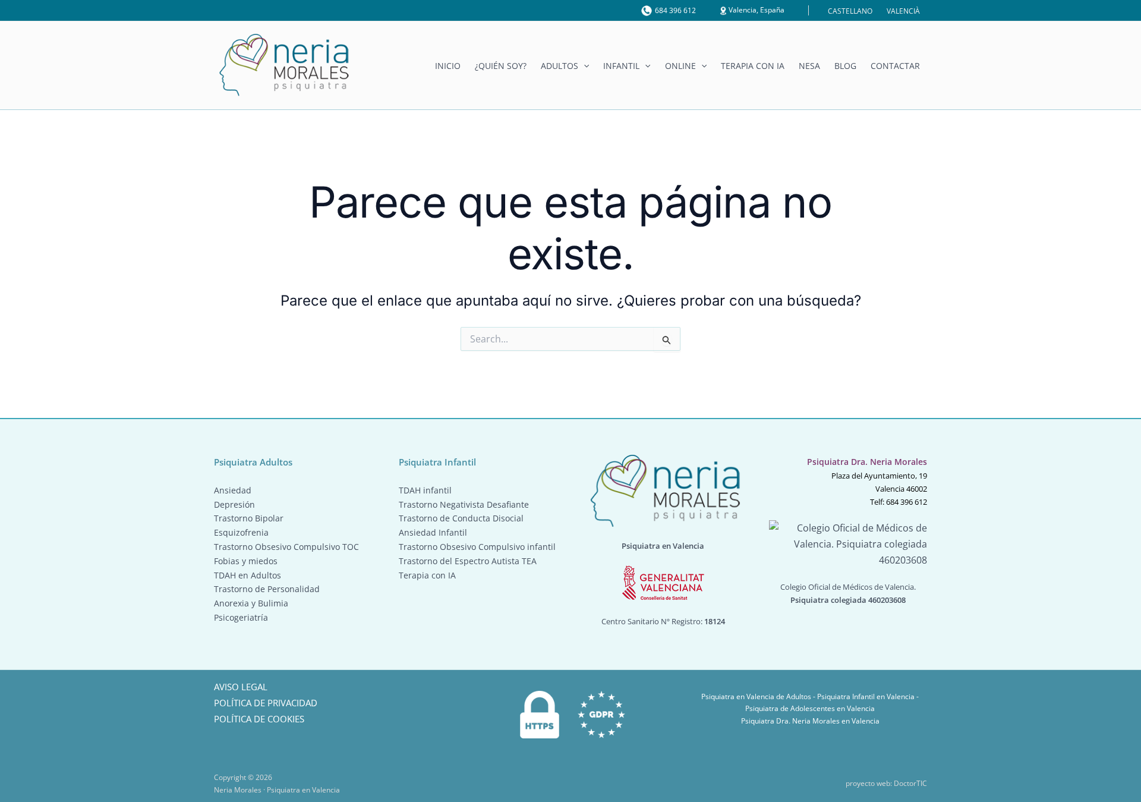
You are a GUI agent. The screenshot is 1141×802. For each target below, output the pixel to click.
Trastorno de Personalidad (267, 589)
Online (680, 66)
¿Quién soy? (501, 66)
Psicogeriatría (241, 617)
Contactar (895, 66)
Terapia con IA (752, 66)
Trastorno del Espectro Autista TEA (468, 561)
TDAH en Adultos (247, 575)
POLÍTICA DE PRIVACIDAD (265, 703)
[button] (583, 66)
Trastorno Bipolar (248, 518)
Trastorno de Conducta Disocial (461, 518)
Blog (845, 66)
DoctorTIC (910, 783)
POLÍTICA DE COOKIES (259, 719)
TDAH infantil (425, 490)
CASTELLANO (850, 11)
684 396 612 (675, 10)
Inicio (448, 66)
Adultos (559, 66)
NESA (809, 66)
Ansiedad (232, 490)
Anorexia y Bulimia (251, 603)
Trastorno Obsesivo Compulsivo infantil (477, 546)
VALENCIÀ (903, 11)
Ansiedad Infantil (433, 532)
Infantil (621, 66)
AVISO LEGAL (240, 687)
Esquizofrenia (241, 532)
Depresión (234, 504)
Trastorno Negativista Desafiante (464, 504)
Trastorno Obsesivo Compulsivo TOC (286, 546)
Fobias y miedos (246, 561)
